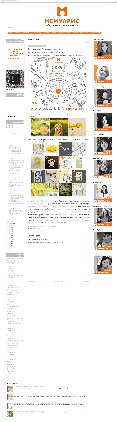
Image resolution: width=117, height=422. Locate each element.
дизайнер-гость (11, 277)
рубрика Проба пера (12, 330)
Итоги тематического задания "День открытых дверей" (16, 189)
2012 (9, 245)
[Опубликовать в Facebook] (53, 226)
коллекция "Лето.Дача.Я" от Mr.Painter (38, 204)
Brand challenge (11, 366)
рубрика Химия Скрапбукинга (14, 342)
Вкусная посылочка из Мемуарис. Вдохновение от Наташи (16, 144)
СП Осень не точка (11, 359)
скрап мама (10, 349)
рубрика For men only (12, 343)
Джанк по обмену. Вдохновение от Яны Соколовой (16, 198)
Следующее (31, 281)
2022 (9, 127)
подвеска (48, 220)
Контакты (26, 33)
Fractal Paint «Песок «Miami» (62, 211)
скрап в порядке (11, 347)
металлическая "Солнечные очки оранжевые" (63, 220)
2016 (9, 237)
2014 (9, 241)
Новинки (9, 303)
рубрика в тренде (11, 317)
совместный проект (12, 357)
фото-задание (10, 364)
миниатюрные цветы (33, 216)
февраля (11, 223)
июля (10, 139)
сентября (11, 135)
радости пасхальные (12, 311)
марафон (9, 297)
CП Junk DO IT (10, 368)
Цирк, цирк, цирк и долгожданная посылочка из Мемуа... (16, 185)
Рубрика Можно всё (12, 325)
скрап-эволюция (11, 354)
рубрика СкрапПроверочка (13, 336)
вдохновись (10, 270)
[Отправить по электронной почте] (49, 226)
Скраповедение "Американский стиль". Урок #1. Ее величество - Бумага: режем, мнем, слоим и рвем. (38, 394)
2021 (9, 227)
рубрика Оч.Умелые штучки (14, 327)
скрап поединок (11, 350)
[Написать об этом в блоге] (50, 226)
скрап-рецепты (35, 228)
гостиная (9, 273)
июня (10, 141)
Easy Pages (10, 370)
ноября (11, 131)
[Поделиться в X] (52, 226)
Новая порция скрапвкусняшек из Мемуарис (16, 163)
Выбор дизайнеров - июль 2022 (16, 160)
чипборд (70, 204)
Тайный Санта (10, 363)
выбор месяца (10, 272)
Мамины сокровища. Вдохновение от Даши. (15, 176)
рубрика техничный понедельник (15, 340)
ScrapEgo (40, 206)
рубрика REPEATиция (12, 345)
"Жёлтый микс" (47, 206)
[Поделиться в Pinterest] (55, 226)
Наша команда (36, 33)
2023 (9, 125)
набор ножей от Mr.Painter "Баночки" (65, 206)
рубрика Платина (11, 328)
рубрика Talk (10, 313)
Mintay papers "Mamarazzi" (67, 214)
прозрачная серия (11, 310)
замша (57, 219)
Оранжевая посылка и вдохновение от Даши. (15, 201)
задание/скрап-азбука (12, 287)
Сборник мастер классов (80, 33)
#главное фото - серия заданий (15, 258)
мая (10, 217)
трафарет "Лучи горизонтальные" (66, 209)
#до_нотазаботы (11, 260)
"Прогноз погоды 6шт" (57, 222)
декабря (11, 129)
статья (9, 361)
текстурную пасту (49, 211)
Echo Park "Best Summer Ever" (39, 201)
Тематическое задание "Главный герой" (14, 214)
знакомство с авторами (13, 292)
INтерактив (10, 371)
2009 (9, 249)
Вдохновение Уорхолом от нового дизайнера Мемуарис (16, 194)
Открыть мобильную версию (59, 283)
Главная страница (14, 33)
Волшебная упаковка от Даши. (16, 165)
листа (58, 214)
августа (11, 137)
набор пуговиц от (33, 206)
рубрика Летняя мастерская (14, 323)
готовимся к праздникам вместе (15, 275)
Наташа (47, 52)
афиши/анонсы (11, 268)
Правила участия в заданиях (61, 33)
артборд (9, 265)
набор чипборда (47, 222)
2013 (9, 243)
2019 (9, 231)
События (47, 33)
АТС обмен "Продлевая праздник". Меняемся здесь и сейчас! (29, 411)
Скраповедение (95, 33)
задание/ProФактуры (12, 290)
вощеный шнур (39, 220)
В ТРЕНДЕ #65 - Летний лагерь (16, 173)
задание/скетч (10, 285)
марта (10, 221)
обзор (8, 304)
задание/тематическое (12, 289)
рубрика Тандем (11, 338)
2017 (9, 235)
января (11, 225)
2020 (9, 229)
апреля (11, 219)
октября (11, 133)
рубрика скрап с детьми (13, 332)
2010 (9, 247)
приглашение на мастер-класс (14, 306)
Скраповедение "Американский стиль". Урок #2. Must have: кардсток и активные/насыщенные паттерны (39, 403)
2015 (9, 239)
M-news (10, 192)
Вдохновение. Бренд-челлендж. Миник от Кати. (15, 171)
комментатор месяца (12, 296)
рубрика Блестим (11, 315)
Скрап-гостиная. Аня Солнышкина (14, 148)
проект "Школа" (11, 308)
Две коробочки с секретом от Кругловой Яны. (16, 154)
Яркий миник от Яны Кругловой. (16, 182)
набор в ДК (10, 301)
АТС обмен (10, 266)
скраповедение (11, 356)
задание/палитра (11, 283)
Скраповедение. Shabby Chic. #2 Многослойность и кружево (29, 386)
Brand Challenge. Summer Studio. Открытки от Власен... (16, 151)
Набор (29, 201)
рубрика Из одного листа (13, 321)
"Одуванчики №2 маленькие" (80, 204)
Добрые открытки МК (12, 279)
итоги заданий (10, 294)
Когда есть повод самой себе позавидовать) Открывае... (16, 211)
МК (8, 299)
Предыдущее (86, 281)
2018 (9, 233)
